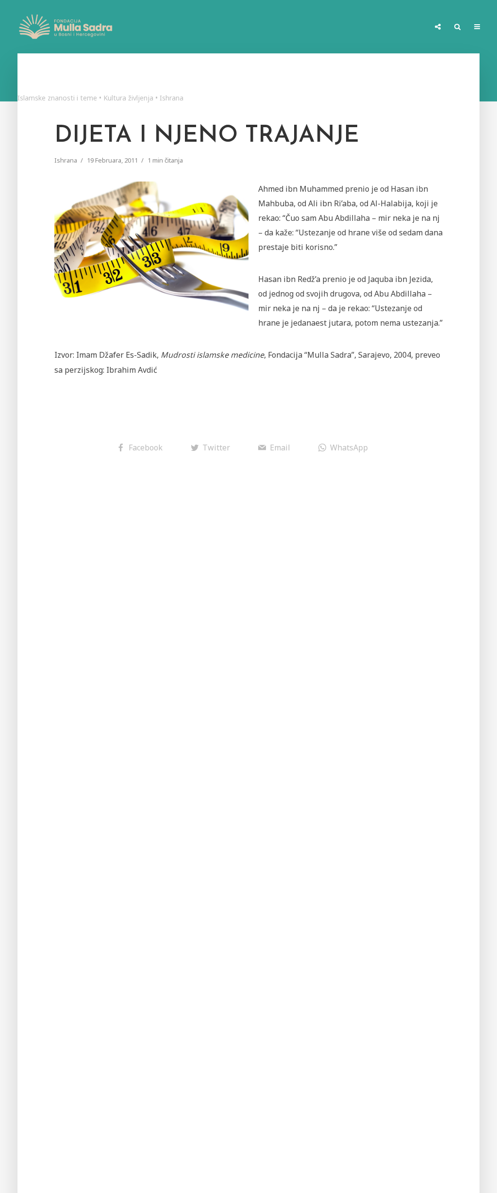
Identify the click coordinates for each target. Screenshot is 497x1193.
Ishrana (171, 97)
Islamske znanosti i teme (57, 97)
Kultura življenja (128, 97)
